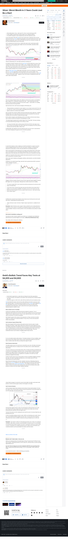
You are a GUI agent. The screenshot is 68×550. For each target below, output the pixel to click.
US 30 (48, 20)
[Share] (35, 15)
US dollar (31, 303)
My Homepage (16, 22)
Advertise (47, 511)
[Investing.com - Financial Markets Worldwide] (5, 1)
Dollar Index (48, 29)
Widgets (57, 515)
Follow (42, 22)
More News (53, 59)
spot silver (25, 63)
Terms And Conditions (53, 534)
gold (18, 37)
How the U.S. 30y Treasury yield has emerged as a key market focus (55, 47)
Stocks (59, 10)
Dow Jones (48, 23)
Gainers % (53, 65)
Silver (15, 38)
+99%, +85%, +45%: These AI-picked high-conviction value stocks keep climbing (55, 43)
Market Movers (50, 63)
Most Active (48, 65)
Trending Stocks (50, 91)
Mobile (57, 511)
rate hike (11, 71)
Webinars (49, 83)
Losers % (57, 65)
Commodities (10, 15)
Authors (47, 515)
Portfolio (57, 513)
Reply (4, 255)
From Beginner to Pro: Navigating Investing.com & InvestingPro (54, 86)
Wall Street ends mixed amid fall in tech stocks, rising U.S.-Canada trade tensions (55, 38)
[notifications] (64, 0)
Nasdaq (48, 26)
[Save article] (37, 15)
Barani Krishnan (11, 20)
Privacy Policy (59, 534)
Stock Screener (42, 2)
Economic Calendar (36, 2)
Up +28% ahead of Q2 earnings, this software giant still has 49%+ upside (55, 55)
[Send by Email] (20, 228)
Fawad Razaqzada (12, 284)
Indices (48, 10)
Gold (6, 301)
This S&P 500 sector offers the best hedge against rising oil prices (55, 51)
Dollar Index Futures (13, 70)
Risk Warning (64, 534)
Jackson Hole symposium (19, 363)
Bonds (56, 10)
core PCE (13, 362)
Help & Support (48, 513)
